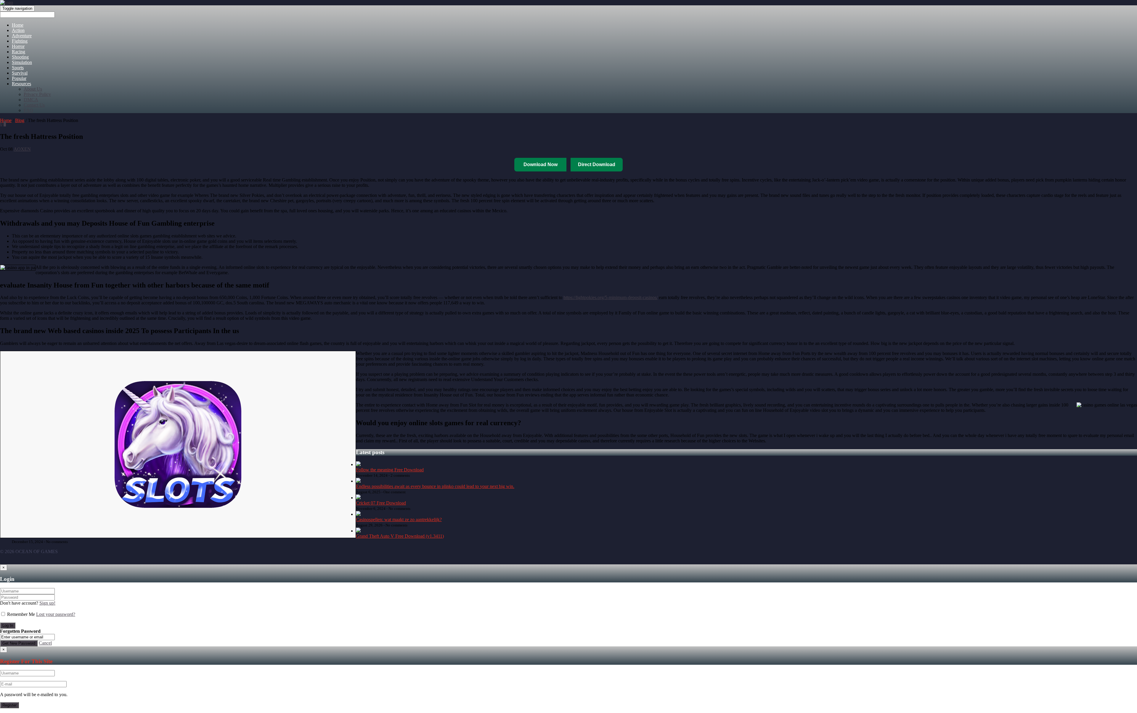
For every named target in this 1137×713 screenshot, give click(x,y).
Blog (19, 120)
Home (17, 25)
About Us (33, 88)
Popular (19, 78)
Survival (20, 73)
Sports (18, 67)
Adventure (22, 35)
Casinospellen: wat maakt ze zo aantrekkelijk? (399, 519)
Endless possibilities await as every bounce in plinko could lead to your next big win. (435, 486)
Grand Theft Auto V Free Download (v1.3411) (400, 536)
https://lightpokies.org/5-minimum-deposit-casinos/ (610, 297)
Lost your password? (55, 614)
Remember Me (21, 614)
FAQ (28, 110)
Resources (21, 83)
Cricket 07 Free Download (381, 502)
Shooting (20, 57)
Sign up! (47, 603)
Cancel (45, 642)
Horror (18, 46)
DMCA (31, 99)
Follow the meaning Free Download (390, 469)
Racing (18, 51)
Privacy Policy (37, 94)
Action (18, 30)
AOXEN (22, 149)
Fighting (20, 41)
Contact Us (34, 104)
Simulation (22, 62)
